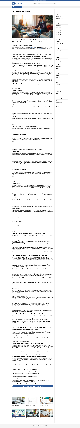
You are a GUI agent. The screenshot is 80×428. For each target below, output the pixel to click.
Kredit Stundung (15, 417)
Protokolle (57, 77)
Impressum (34, 425)
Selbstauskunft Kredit (44, 405)
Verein (57, 93)
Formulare (57, 41)
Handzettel (57, 48)
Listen (58, 6)
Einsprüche (57, 34)
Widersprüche (58, 98)
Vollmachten (58, 96)
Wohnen (57, 100)
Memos (57, 68)
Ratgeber (62, 6)
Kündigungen (54, 6)
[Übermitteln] (55, 3)
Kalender (49, 6)
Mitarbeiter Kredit (15, 405)
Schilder (57, 80)
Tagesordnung (58, 89)
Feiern (57, 37)
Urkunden (57, 91)
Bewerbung (25, 6)
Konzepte (57, 57)
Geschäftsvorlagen (59, 43)
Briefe (57, 23)
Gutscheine (44, 6)
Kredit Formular (43, 417)
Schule (57, 82)
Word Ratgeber (58, 102)
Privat (57, 75)
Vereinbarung (40, 48)
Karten (57, 55)
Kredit (13, 9)
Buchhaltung (58, 27)
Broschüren (58, 25)
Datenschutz (39, 425)
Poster (57, 73)
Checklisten (58, 30)
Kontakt (42, 425)
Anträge (57, 14)
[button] (17, 7)
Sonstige (57, 84)
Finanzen (39, 6)
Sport (57, 87)
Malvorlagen (58, 66)
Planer (57, 71)
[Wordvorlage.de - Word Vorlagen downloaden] (17, 3)
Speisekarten (58, 86)
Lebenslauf (30, 6)
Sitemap (46, 425)
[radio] (31, 388)
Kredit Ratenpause (29, 417)
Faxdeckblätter (58, 36)
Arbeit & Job (58, 16)
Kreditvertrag (32, 47)
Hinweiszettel (58, 50)
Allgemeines (58, 12)
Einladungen (35, 6)
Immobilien (58, 52)
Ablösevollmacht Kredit (30, 405)
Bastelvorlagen (58, 18)
